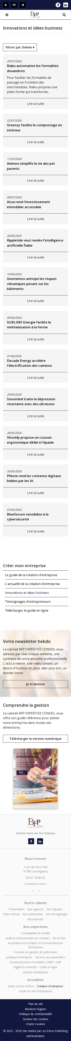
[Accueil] (35, 820)
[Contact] (22, 5)
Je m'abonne (35, 684)
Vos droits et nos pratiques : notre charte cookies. (33, 1011)
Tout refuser (52, 1027)
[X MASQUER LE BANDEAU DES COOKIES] (67, 958)
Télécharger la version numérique (35, 738)
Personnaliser (35, 1035)
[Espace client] (5, 5)
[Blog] (14, 5)
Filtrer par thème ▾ (20, 47)
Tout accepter (18, 1027)
